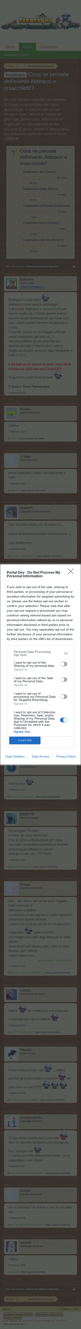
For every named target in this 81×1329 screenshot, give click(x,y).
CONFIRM (25, 740)
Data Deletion (15, 756)
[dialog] (40, 664)
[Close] (72, 573)
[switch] (63, 664)
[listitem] (40, 653)
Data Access (40, 756)
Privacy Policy (66, 756)
